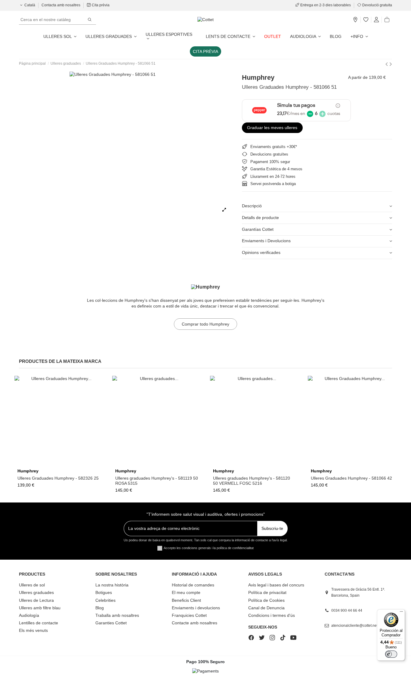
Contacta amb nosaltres (61, 5)
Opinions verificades (261, 252)
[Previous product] (387, 63)
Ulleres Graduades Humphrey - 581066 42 (351, 478)
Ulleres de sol (32, 585)
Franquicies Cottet (189, 615)
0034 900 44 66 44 (346, 610)
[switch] (391, 654)
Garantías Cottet (257, 229)
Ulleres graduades (36, 592)
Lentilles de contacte (38, 622)
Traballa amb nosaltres (117, 615)
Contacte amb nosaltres (194, 622)
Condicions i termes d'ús (271, 615)
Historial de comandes (193, 585)
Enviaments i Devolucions (266, 240)
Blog (99, 607)
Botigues (103, 592)
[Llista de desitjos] (366, 20)
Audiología (29, 615)
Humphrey (258, 77)
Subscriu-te (272, 528)
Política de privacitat (267, 592)
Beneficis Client (186, 600)
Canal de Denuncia (266, 607)
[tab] (317, 206)
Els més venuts (33, 630)
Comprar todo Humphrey (205, 324)
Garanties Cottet (111, 622)
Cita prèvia (100, 5)
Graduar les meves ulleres (272, 127)
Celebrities (105, 600)
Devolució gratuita (376, 5)
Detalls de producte (260, 217)
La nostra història (111, 585)
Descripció (252, 205)
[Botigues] (355, 20)
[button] (359, 36)
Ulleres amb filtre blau (39, 607)
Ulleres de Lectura (36, 600)
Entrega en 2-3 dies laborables (325, 5)
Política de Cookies (266, 600)
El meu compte (186, 592)
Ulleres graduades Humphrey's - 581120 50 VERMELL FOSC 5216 (251, 481)
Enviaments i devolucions (196, 607)
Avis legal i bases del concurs (276, 585)
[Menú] (401, 613)
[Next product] (391, 63)
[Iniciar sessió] (376, 20)
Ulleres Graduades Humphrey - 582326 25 (58, 478)
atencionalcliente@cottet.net (354, 625)
